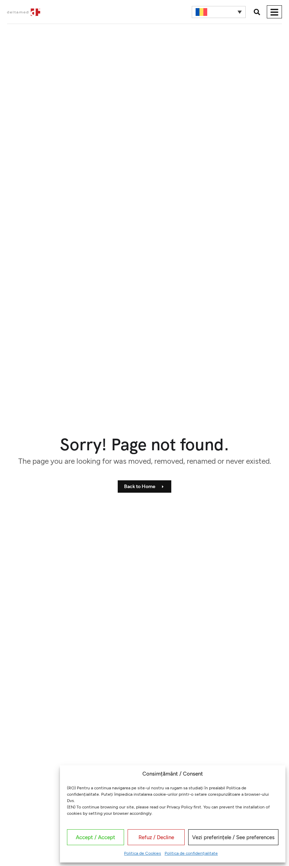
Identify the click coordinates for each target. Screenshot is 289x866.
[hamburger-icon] (274, 11)
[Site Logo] (23, 12)
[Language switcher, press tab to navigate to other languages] (219, 12)
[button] (257, 12)
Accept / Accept (95, 837)
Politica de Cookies (142, 853)
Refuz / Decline (156, 837)
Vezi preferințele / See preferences (233, 837)
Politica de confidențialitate (191, 853)
